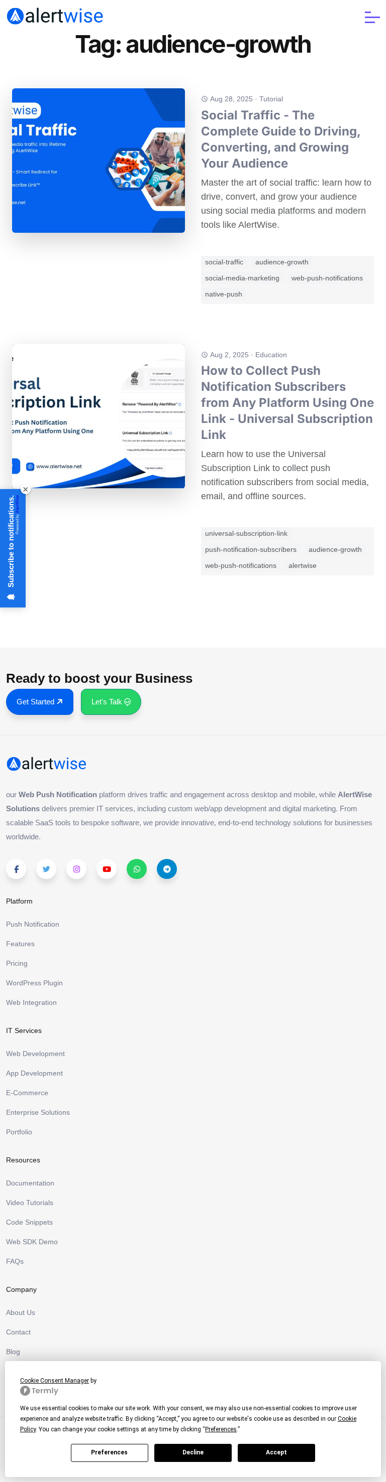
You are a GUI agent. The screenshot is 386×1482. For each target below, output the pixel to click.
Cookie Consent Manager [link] (54, 1380)
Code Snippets (29, 1222)
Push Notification (32, 924)
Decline (193, 1452)
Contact (18, 1332)
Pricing (17, 963)
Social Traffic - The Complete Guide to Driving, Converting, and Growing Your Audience (280, 139)
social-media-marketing (242, 278)
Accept (276, 1452)
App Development (34, 1073)
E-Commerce (27, 1093)
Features (20, 944)
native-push (223, 294)
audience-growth (282, 262)
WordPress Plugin (34, 983)
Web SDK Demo (32, 1242)
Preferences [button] (221, 1429)
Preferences (109, 1452)
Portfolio (19, 1132)
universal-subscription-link (246, 533)
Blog (13, 1352)
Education (271, 355)
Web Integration (31, 1002)
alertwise (302, 565)
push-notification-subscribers (251, 549)
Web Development (35, 1054)
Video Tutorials (29, 1203)
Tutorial (271, 99)
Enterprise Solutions (38, 1112)
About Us (20, 1312)
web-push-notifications (327, 278)
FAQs (15, 1261)
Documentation (30, 1183)
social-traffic (224, 262)
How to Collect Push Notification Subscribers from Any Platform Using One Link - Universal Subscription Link (287, 402)
